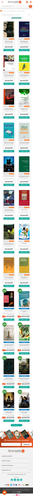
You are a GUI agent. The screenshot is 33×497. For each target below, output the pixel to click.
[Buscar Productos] (31, 6)
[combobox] (16, 6)
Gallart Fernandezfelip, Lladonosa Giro (13, 11)
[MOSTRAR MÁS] (16, 425)
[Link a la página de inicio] (1, 11)
